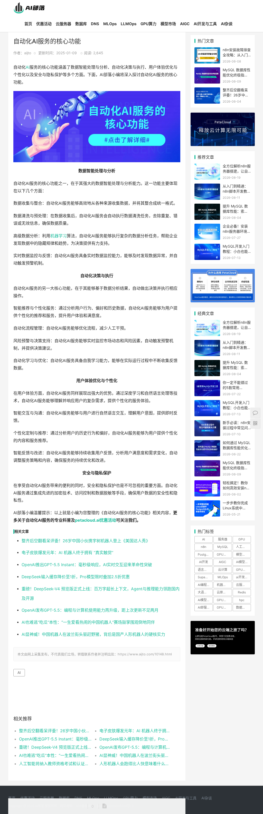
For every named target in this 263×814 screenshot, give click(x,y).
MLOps (110, 23)
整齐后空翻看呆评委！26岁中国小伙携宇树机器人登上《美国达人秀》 (86, 540)
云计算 (222, 570)
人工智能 (242, 547)
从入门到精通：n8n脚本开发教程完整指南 (237, 191)
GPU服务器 (224, 554)
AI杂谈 (226, 23)
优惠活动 (44, 23)
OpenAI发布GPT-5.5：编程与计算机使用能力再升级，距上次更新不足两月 (90, 610)
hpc (242, 600)
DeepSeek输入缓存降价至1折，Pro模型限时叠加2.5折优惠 (76, 576)
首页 (28, 23)
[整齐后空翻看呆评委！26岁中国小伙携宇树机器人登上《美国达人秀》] (207, 90)
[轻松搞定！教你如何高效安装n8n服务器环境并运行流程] (207, 483)
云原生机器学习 (224, 592)
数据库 (81, 23)
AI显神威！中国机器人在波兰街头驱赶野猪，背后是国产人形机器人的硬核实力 (93, 634)
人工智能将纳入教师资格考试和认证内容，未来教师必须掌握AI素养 (55, 763)
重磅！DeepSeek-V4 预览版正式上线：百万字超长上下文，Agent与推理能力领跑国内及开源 (55, 747)
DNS (95, 23)
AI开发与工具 (205, 23)
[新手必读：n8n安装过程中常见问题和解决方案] (207, 423)
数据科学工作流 (243, 607)
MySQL (222, 547)
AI (28, 67)
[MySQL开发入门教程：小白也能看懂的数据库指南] (207, 247)
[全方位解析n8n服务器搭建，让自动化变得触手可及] (207, 167)
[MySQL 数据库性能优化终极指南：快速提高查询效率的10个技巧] (207, 70)
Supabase (205, 577)
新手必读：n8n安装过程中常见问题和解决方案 (237, 427)
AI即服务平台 (205, 607)
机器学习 (58, 235)
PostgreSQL (205, 554)
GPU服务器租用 (243, 570)
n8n (203, 547)
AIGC (185, 23)
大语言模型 (205, 592)
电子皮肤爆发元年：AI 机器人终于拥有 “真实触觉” (67, 552)
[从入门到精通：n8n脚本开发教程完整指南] (207, 187)
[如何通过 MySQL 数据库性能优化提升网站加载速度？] (207, 443)
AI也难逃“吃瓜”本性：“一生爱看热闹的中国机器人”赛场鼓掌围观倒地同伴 (88, 622)
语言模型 (204, 570)
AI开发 (203, 562)
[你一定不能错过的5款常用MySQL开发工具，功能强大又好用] (207, 383)
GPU (241, 539)
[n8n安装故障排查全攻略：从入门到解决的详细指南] (207, 50)
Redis (242, 592)
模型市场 (168, 23)
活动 (112, 520)
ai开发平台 (243, 577)
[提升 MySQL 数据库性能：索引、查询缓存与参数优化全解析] (207, 207)
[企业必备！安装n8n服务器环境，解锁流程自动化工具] (207, 227)
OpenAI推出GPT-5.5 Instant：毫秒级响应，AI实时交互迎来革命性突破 (87, 564)
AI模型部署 (205, 600)
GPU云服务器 (224, 600)
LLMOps (128, 23)
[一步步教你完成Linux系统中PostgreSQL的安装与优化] (207, 503)
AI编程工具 (205, 585)
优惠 (104, 520)
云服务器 (63, 23)
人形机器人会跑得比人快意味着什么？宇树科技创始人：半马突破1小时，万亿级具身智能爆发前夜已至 (135, 763)
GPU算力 (148, 23)
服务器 (222, 539)
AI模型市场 (243, 562)
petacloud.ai (87, 520)
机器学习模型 (224, 585)
